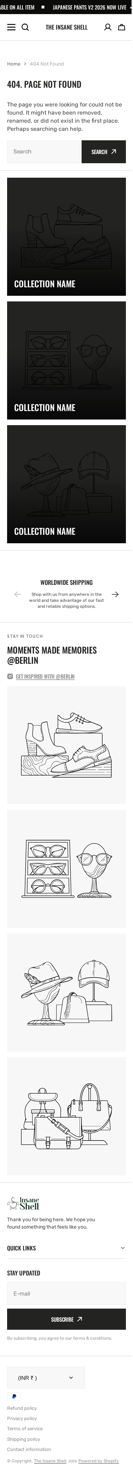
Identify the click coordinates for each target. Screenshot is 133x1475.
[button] (121, 27)
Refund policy (22, 1407)
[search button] (25, 27)
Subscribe (60, 1319)
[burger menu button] (11, 27)
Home (14, 64)
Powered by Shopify (98, 1460)
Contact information (29, 1449)
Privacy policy (22, 1418)
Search (99, 151)
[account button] (108, 27)
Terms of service (25, 1428)
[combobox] (43, 151)
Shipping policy (23, 1439)
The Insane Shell (50, 1460)
